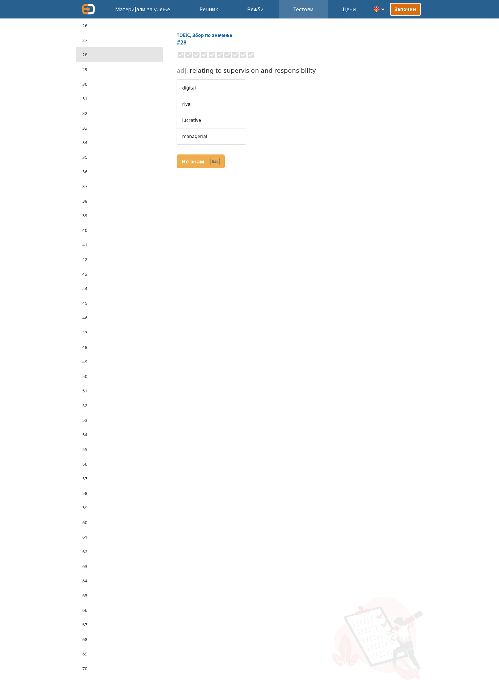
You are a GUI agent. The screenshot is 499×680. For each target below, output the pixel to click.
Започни (405, 9)
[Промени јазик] (379, 9)
